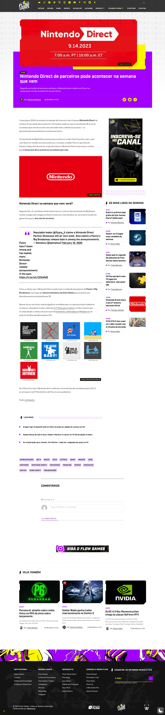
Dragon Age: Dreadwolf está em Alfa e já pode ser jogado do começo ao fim (54, 427)
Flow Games (43, 674)
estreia (63, 460)
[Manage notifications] (4, 711)
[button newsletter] (151, 678)
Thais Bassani (116, 265)
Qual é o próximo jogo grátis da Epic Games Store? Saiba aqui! (116, 215)
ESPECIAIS (99, 8)
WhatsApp (42, 691)
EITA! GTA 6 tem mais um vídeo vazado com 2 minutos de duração (116, 324)
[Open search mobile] (143, 2)
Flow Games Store (69, 674)
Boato (47, 460)
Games (58, 8)
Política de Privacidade (23, 681)
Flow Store (131, 8)
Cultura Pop (77, 8)
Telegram (41, 694)
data (55, 460)
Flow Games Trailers (46, 681)
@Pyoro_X (59, 232)
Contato (17, 677)
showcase (89, 465)
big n (38, 460)
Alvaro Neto (115, 244)
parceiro (67, 465)
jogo (90, 460)
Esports (67, 8)
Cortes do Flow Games (47, 677)
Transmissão (50, 470)
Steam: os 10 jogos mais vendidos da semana (114, 236)
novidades (55, 465)
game (72, 460)
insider (81, 460)
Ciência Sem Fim (92, 687)
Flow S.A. (89, 684)
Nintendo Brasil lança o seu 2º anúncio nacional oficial (116, 303)
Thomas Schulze (117, 310)
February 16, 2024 (72, 243)
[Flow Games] (24, 6)
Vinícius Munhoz (34, 99)
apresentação (27, 460)
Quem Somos (19, 674)
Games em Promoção (70, 684)
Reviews (50, 8)
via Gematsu (29, 400)
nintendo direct (39, 465)
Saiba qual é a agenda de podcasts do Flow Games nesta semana (116, 258)
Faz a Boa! (66, 687)
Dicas (108, 210)
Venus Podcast (92, 691)
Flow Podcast (91, 674)
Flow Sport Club (92, 677)
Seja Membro (67, 691)
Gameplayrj (42, 684)
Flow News (90, 681)
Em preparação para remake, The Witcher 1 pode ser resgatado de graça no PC (55, 442)
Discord (41, 687)
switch (23, 470)
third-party (35, 470)
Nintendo (24, 465)
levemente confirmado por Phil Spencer (72, 311)
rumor (77, 465)
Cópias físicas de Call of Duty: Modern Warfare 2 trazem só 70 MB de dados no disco (57, 435)
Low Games (89, 8)
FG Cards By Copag (114, 8)
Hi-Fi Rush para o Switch (64, 308)
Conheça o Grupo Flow (22, 684)
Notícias (41, 8)
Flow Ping (142, 8)
